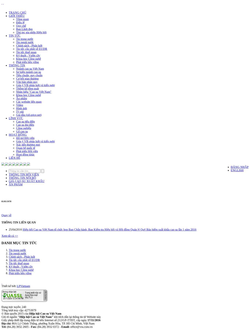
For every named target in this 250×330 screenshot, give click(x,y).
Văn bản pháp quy (27, 81)
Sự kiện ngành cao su (28, 72)
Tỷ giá (20, 111)
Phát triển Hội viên (27, 151)
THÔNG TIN (17, 65)
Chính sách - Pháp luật (29, 45)
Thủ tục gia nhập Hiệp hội (31, 32)
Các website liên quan (29, 101)
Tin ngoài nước (25, 42)
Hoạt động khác (25, 154)
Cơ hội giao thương (27, 78)
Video (19, 105)
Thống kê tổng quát (27, 88)
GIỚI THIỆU (17, 15)
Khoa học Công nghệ (28, 58)
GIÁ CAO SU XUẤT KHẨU (26, 181)
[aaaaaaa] (28, 164)
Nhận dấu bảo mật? (17, 299)
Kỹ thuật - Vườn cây (28, 55)
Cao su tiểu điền (25, 121)
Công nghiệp (23, 128)
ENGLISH (237, 170)
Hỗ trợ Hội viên (25, 138)
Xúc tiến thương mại (28, 144)
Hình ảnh (21, 108)
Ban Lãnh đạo (24, 29)
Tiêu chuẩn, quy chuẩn (29, 75)
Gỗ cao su (22, 131)
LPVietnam (23, 286)
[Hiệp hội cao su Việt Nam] (3, 3)
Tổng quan (22, 19)
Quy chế (21, 25)
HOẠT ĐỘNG (18, 134)
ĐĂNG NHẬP (240, 167)
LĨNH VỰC (16, 118)
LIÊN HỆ (14, 157)
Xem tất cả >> (9, 235)
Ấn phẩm (21, 98)
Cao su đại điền (25, 124)
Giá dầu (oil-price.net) (29, 114)
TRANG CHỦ (17, 12)
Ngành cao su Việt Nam (30, 68)
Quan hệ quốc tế (25, 147)
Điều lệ (20, 22)
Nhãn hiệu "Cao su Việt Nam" (33, 91)
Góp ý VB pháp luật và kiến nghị (35, 85)
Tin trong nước (24, 39)
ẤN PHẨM (16, 184)
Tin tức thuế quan (26, 52)
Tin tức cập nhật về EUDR (31, 48)
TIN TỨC (14, 35)
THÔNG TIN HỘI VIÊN (24, 174)
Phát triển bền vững (27, 62)
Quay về (6, 215)
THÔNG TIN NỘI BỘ (22, 177)
